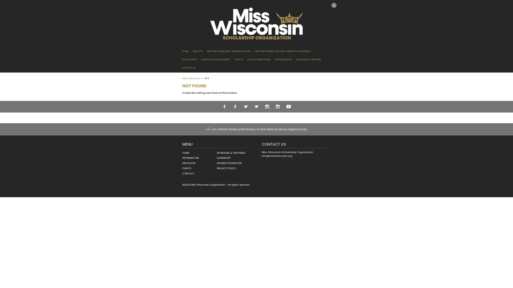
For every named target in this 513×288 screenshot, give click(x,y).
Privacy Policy (226, 168)
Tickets (238, 59)
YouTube (288, 106)
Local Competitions (258, 59)
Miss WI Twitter (246, 106)
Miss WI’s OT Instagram (278, 106)
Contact (188, 173)
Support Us (188, 67)
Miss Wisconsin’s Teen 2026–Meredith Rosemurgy (283, 51)
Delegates (188, 59)
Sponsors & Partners (308, 59)
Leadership (223, 158)
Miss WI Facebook (224, 106)
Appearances (282, 59)
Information (190, 158)
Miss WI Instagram (267, 106)
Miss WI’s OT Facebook (235, 106)
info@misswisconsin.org (277, 156)
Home (185, 51)
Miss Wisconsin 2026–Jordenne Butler (228, 51)
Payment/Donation (229, 163)
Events (186, 168)
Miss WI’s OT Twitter (256, 106)
